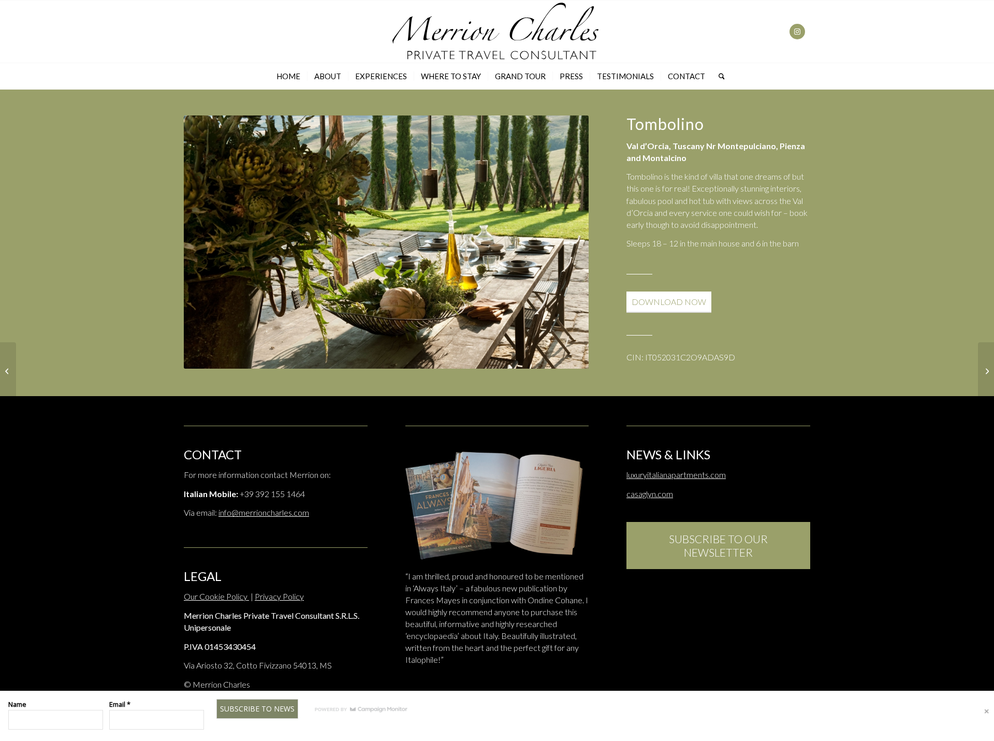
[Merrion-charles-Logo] (497, 32)
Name (17, 704)
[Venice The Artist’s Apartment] (986, 370)
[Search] (718, 76)
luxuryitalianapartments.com (676, 475)
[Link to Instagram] (797, 31)
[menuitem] (288, 76)
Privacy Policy (279, 596)
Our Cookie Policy (216, 596)
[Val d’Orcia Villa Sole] (8, 370)
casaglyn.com (649, 494)
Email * (119, 704)
